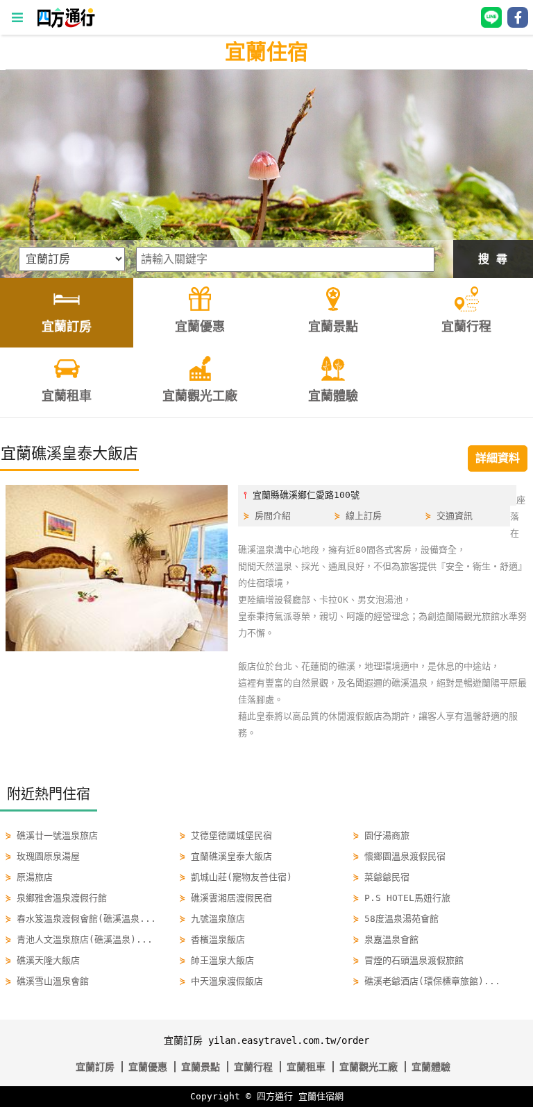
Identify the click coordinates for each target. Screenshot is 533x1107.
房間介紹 (273, 515)
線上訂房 (364, 515)
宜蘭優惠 (147, 1066)
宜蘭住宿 (266, 52)
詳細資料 (497, 458)
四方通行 (275, 1096)
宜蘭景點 (200, 1066)
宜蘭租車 (306, 1066)
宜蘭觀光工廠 (368, 1066)
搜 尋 (492, 259)
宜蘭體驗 (431, 1066)
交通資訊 (455, 515)
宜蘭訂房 (95, 1066)
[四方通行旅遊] (65, 24)
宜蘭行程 (253, 1066)
